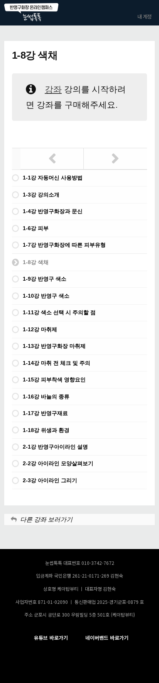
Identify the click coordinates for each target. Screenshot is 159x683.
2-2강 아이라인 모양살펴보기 (58, 463)
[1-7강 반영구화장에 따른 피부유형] (52, 158)
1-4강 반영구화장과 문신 (53, 211)
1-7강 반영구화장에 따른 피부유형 (64, 245)
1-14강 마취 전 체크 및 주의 (56, 363)
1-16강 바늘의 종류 (46, 396)
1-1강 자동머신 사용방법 (53, 178)
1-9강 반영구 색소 (44, 279)
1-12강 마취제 (40, 329)
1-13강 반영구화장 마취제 (54, 346)
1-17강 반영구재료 (45, 413)
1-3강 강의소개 (41, 195)
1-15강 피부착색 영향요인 (54, 379)
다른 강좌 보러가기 (46, 519)
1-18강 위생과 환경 (46, 430)
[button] (51, 637)
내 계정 (144, 16)
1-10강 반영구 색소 (46, 296)
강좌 (53, 89)
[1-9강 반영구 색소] (115, 158)
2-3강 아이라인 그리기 (50, 480)
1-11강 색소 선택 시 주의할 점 (59, 312)
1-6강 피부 (36, 228)
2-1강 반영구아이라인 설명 (55, 447)
